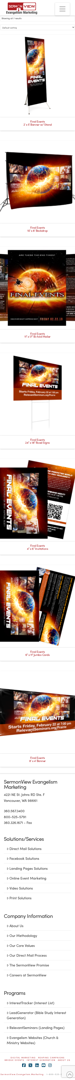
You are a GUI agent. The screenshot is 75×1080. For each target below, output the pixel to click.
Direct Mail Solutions (25, 848)
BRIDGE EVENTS (14, 1060)
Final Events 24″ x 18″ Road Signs (37, 441)
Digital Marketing (23, 1057)
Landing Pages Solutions (28, 868)
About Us (16, 925)
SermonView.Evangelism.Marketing (22, 1074)
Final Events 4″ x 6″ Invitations (37, 547)
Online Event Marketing (27, 878)
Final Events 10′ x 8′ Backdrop (37, 229)
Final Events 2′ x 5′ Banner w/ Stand (37, 123)
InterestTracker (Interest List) (31, 1002)
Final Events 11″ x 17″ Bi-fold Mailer (37, 335)
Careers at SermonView (27, 975)
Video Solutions (21, 888)
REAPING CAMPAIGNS (51, 1057)
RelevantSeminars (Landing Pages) (36, 1027)
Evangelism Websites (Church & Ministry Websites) (32, 1040)
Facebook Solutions (24, 858)
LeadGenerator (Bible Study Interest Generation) (36, 1015)
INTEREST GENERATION (41, 1060)
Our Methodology (23, 935)
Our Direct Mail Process (28, 955)
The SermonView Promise (29, 965)
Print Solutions (20, 897)
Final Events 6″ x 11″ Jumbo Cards (37, 653)
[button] (62, 9)
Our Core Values (22, 945)
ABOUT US (64, 1060)
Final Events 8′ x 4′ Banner (37, 759)
